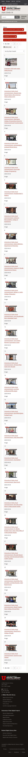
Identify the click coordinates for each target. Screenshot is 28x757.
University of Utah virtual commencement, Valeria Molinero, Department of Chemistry (13, 244)
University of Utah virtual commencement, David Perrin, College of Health (12, 631)
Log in (25, 4)
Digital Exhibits (6, 717)
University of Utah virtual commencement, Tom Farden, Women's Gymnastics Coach (12, 340)
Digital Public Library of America (10, 737)
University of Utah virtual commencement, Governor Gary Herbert (13, 655)
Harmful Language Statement (10, 4)
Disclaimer (16, 752)
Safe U (9, 752)
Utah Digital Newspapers (8, 715)
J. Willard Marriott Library (7, 683)
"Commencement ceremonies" (13, 29)
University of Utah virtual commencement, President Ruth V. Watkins (13, 193)
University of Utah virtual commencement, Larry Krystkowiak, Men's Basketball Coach (14, 316)
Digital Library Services (8, 697)
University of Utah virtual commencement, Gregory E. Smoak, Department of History (14, 268)
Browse (8, 1)
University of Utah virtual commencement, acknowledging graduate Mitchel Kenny (13, 145)
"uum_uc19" (9, 36)
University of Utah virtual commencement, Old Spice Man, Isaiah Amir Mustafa (13, 364)
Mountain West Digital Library (9, 735)
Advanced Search (23, 17)
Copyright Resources (7, 701)
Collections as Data (7, 719)
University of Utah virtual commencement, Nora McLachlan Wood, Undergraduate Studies (13, 504)
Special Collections (7, 699)
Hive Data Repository (8, 725)
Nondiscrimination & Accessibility (17, 749)
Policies (23, 752)
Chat (19, 1)
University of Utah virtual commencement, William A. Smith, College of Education (13, 292)
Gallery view (8, 47)
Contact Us (5, 689)
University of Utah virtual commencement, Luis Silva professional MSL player (11, 389)
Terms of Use (6, 703)
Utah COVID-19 (7, 12)
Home (3, 1)
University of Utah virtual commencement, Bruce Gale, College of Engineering (12, 169)
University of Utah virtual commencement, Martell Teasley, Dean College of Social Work (13, 607)
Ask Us (13, 1)
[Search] (17, 17)
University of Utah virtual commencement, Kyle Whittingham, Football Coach (13, 413)
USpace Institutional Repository (10, 723)
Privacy (5, 749)
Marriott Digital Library (8, 713)
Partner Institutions (7, 733)
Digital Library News (7, 721)
